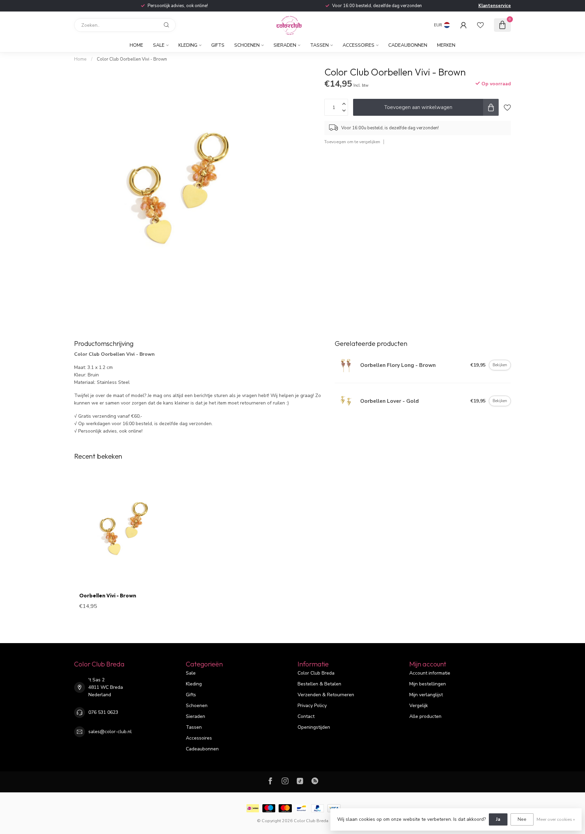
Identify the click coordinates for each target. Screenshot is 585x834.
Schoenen (247, 45)
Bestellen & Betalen (319, 684)
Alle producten (425, 716)
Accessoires (358, 45)
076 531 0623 (103, 712)
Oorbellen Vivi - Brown (107, 596)
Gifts (217, 45)
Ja (498, 819)
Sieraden (285, 45)
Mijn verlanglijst (426, 695)
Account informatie (429, 673)
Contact (306, 716)
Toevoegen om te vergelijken (352, 142)
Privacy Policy (312, 705)
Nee (522, 819)
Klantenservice (494, 6)
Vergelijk (418, 705)
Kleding (187, 45)
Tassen (319, 45)
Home (136, 45)
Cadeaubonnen (407, 45)
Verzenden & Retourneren (326, 695)
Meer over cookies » (556, 819)
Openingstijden (314, 727)
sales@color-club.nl (110, 731)
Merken (446, 45)
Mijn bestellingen (427, 684)
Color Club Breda (316, 673)
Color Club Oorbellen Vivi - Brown (132, 59)
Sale (159, 45)
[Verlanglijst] (480, 25)
